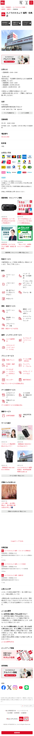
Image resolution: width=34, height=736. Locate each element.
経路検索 (17, 732)
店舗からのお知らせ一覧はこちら (17, 511)
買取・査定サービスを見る (9, 328)
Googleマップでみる (17, 541)
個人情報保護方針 (11, 710)
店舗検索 (21, 1)
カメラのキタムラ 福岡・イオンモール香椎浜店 (18, 550)
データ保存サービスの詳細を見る (11, 405)
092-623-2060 (5, 137)
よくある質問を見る (7, 641)
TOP (2, 7)
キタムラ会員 (26, 1)
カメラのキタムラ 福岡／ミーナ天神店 (15, 564)
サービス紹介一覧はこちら (17, 475)
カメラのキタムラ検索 (19, 7)
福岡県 (3, 9)
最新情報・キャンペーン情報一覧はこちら (17, 252)
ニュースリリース (23, 710)
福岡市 (9, 9)
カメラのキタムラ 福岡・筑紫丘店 (14, 575)
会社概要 (10, 713)
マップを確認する (9, 113)
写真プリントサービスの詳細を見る (12, 383)
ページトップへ (28, 705)
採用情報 (17, 713)
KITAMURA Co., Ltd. (13, 724)
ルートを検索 (25, 113)
